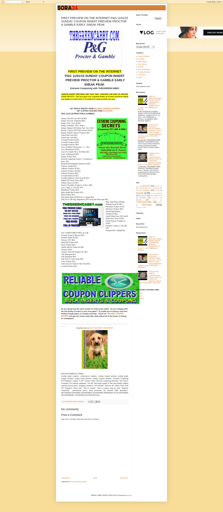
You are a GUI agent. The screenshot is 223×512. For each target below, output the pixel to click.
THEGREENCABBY (144, 202)
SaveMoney (155, 198)
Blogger (129, 495)
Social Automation (144, 69)
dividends (150, 188)
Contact (140, 298)
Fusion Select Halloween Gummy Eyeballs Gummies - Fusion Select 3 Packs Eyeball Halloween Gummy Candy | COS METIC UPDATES (150, 131)
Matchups (142, 195)
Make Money (142, 62)
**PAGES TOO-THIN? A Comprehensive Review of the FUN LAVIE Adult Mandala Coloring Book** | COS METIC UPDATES (150, 158)
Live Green (142, 75)
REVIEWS (142, 198)
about (140, 77)
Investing (141, 59)
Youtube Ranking (144, 72)
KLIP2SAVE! (108, 111)
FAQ (137, 190)
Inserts (140, 193)
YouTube (147, 204)
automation (158, 186)
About (140, 296)
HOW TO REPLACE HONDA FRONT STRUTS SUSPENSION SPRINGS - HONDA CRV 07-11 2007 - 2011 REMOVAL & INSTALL (150, 103)
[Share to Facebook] (96, 401)
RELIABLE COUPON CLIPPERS (106, 109)
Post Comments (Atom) (79, 482)
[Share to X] (94, 401)
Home (95, 478)
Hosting (140, 67)
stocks (154, 200)
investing (153, 193)
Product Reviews (144, 56)
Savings (139, 200)
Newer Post (66, 478)
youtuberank (140, 207)
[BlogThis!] (91, 401)
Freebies (146, 190)
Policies (159, 195)
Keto (160, 193)
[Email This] (89, 401)
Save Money (142, 64)
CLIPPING (141, 188)
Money (152, 195)
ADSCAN (146, 186)
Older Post (124, 478)
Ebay (157, 188)
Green (157, 190)
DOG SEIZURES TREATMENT (101, 328)
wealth (160, 202)
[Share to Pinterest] (99, 401)
